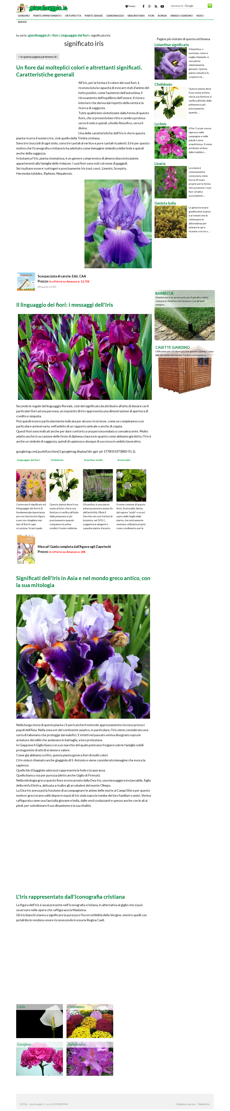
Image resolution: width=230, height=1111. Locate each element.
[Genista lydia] (172, 222)
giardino (24, 15)
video (200, 15)
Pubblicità (203, 1104)
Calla (21, 1007)
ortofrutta (73, 15)
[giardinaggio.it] (42, 8)
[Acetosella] (132, 485)
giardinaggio (115, 15)
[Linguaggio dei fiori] (32, 485)
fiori (151, 15)
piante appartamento (47, 15)
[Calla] (39, 1021)
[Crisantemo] (89, 1021)
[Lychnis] (172, 142)
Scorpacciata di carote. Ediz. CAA (62, 276)
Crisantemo (75, 1007)
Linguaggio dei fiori (75, 35)
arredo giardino (181, 15)
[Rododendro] (89, 1058)
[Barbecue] (185, 315)
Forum (131, 6)
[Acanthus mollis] (99, 485)
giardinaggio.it (39, 35)
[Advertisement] (58, 31)
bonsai (162, 15)
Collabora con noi (186, 1104)
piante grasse (94, 15)
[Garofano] (39, 1058)
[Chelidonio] (66, 485)
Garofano (24, 1045)
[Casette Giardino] (185, 369)
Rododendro (76, 1045)
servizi (22, 22)
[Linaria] (172, 182)
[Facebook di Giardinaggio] (143, 6)
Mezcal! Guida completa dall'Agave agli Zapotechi (74, 547)
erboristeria (136, 15)
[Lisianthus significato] (172, 63)
